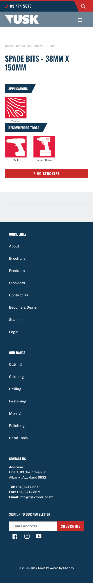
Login (14, 332)
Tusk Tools (37, 568)
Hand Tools (18, 438)
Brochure (17, 258)
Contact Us (18, 295)
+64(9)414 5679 (28, 492)
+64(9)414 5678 (28, 487)
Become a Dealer (23, 307)
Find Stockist (46, 173)
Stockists (17, 283)
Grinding (16, 377)
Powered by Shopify (60, 568)
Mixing (15, 413)
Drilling (15, 389)
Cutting (15, 364)
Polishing (17, 425)
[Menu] (80, 19)
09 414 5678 (20, 6)
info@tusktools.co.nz (36, 497)
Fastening (17, 401)
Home (9, 46)
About (14, 246)
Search (15, 319)
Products (17, 271)
